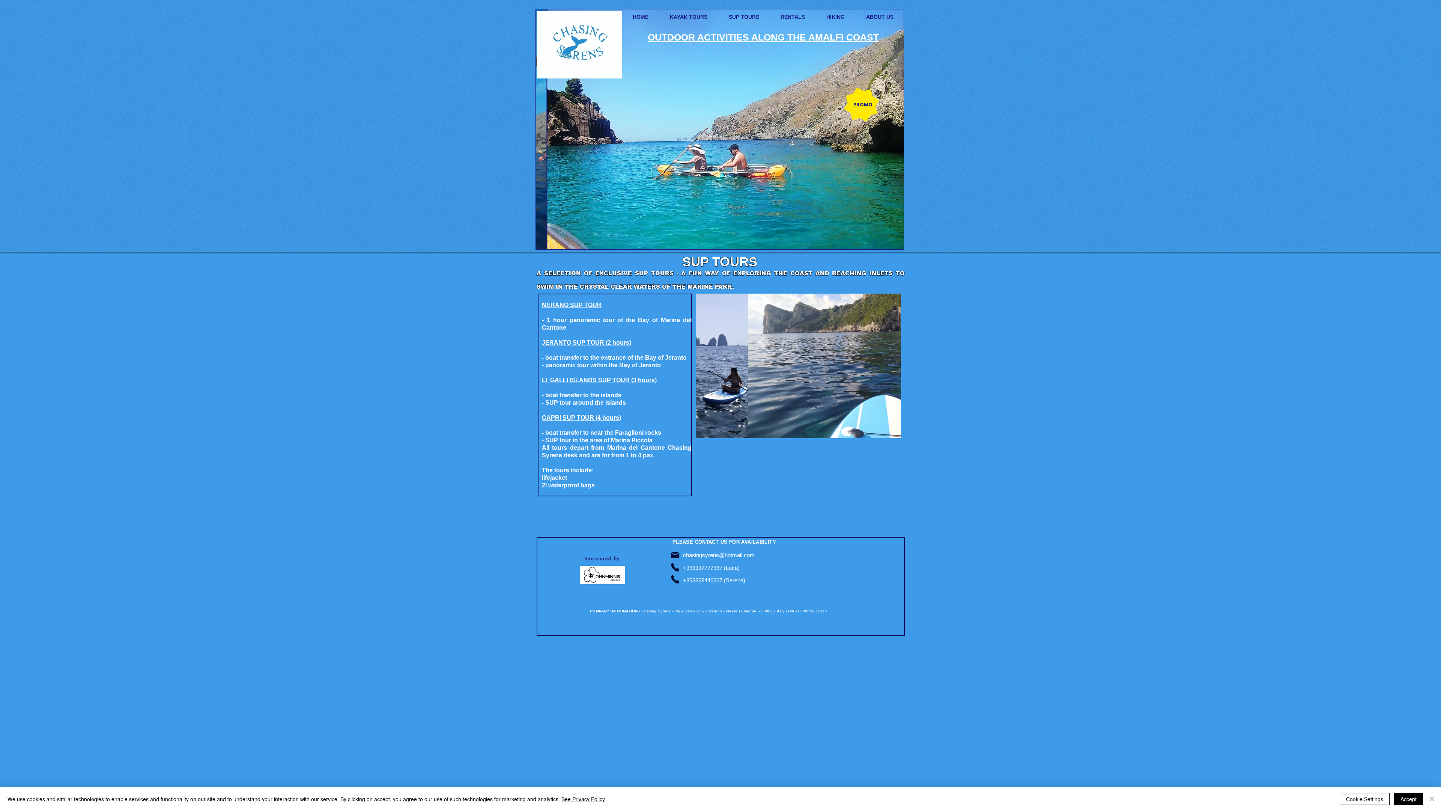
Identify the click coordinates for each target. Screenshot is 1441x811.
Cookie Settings (1364, 799)
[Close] (1431, 799)
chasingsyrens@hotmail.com (719, 555)
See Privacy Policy (583, 799)
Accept (1408, 799)
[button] (719, 129)
